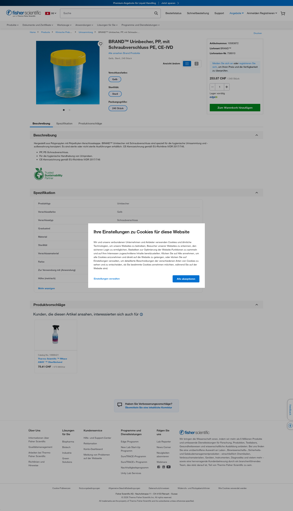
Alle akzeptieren (186, 278)
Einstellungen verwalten (107, 278)
